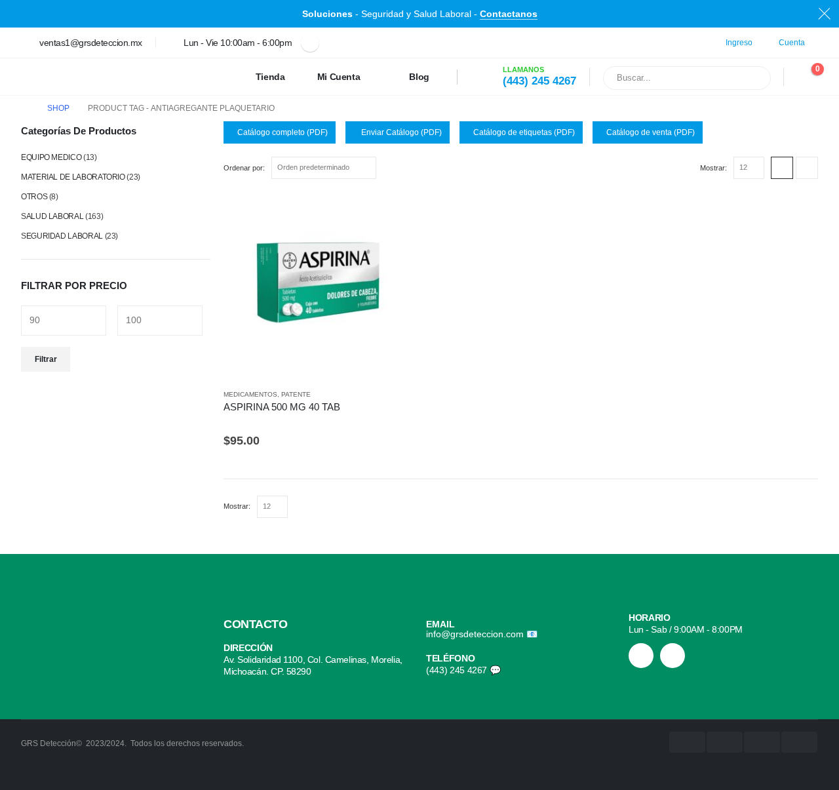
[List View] (807, 168)
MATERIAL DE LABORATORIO (73, 177)
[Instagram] (641, 655)
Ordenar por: (244, 168)
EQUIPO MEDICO (51, 157)
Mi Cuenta (339, 76)
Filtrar (46, 359)
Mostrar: (713, 168)
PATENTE (296, 394)
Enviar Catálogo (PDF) (400, 132)
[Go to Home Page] (25, 108)
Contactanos (508, 14)
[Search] (752, 78)
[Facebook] (310, 42)
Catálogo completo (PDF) (282, 132)
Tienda (270, 76)
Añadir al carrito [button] (391, 214)
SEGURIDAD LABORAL (62, 236)
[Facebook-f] (672, 655)
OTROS (34, 196)
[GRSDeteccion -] (63, 76)
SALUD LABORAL (52, 216)
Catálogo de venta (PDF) (650, 132)
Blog (419, 76)
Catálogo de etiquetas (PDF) (524, 132)
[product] (318, 287)
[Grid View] (782, 168)
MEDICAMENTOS (250, 394)
